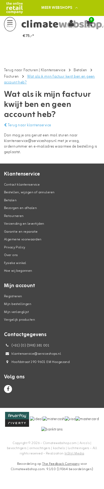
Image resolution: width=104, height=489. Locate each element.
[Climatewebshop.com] (14, 8)
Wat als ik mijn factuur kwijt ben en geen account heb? (49, 80)
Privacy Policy (14, 247)
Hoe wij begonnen (18, 271)
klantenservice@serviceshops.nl (30, 141)
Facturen (11, 77)
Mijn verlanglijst (16, 312)
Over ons (11, 255)
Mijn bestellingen (17, 304)
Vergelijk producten (19, 320)
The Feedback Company (60, 464)
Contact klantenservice (22, 184)
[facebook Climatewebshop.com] (8, 389)
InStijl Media (74, 453)
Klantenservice (53, 70)
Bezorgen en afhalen (20, 208)
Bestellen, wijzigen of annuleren (29, 192)
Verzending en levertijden (24, 224)
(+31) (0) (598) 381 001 (30, 345)
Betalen (80, 70)
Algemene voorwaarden (22, 239)
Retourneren (14, 216)
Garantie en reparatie (21, 232)
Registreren (13, 296)
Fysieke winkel (15, 263)
